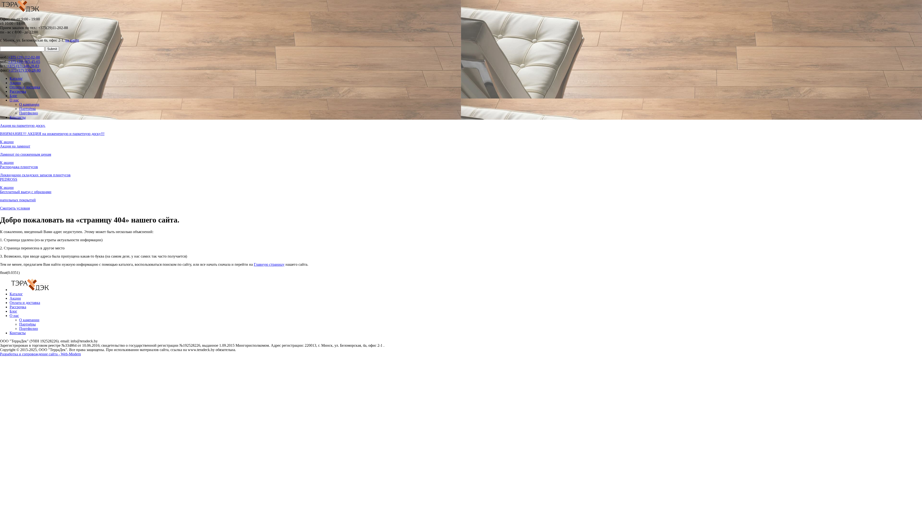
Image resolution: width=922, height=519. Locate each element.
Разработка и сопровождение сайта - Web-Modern (40, 354)
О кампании (29, 104)
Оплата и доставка (25, 87)
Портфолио (28, 113)
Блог (13, 96)
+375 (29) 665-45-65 (24, 62)
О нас (14, 100)
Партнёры (27, 109)
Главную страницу (269, 264)
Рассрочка (18, 91)
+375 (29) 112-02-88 (24, 57)
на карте (72, 40)
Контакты (18, 117)
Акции (15, 83)
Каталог (16, 78)
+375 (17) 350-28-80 (25, 70)
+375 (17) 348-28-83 (23, 66)
